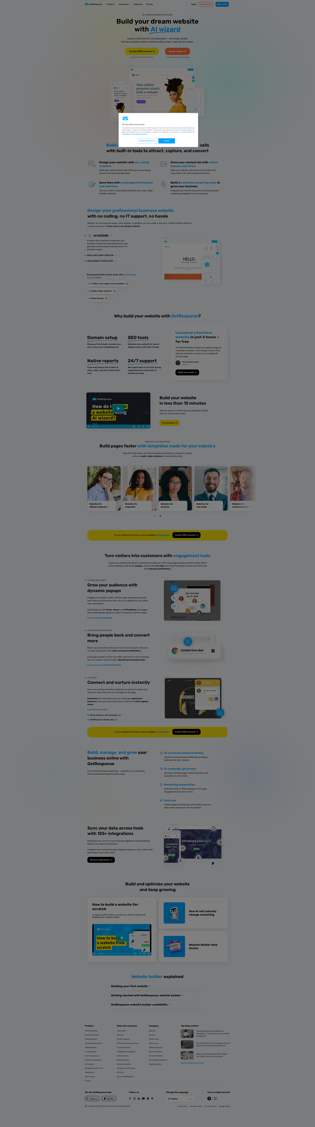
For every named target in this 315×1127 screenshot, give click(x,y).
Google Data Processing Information (134, 134)
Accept (166, 141)
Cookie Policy (187, 132)
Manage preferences (148, 141)
